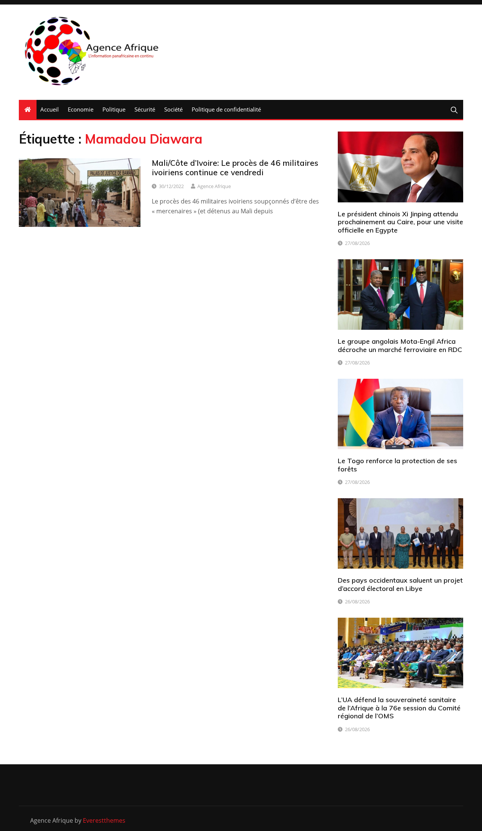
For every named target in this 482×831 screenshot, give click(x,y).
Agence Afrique (214, 186)
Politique (113, 109)
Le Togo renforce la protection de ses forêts (397, 464)
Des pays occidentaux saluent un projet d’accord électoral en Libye (400, 584)
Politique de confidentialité (226, 109)
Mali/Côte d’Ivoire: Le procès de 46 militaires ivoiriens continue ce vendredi (235, 167)
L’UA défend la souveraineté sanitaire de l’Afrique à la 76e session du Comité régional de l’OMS (399, 707)
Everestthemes (104, 820)
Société (173, 109)
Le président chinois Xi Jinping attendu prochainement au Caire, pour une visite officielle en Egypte (400, 222)
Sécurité (144, 109)
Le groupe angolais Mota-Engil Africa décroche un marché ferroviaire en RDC (400, 345)
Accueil (49, 109)
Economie (80, 109)
